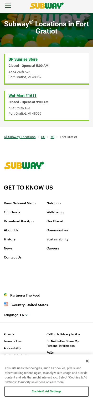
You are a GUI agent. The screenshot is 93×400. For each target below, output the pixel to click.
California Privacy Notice (63, 334)
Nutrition (53, 203)
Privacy (9, 334)
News (8, 248)
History (10, 239)
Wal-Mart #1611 (22, 95)
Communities (57, 230)
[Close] (87, 361)
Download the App (19, 221)
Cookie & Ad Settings (46, 391)
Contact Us (12, 257)
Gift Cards (12, 212)
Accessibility (12, 348)
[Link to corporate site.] (24, 181)
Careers (52, 248)
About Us (11, 230)
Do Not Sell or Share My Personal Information (62, 343)
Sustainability (57, 239)
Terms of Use (12, 341)
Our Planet (54, 221)
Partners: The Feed (25, 295)
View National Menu (20, 203)
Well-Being (55, 212)
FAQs (50, 352)
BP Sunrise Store (23, 59)
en (14, 315)
